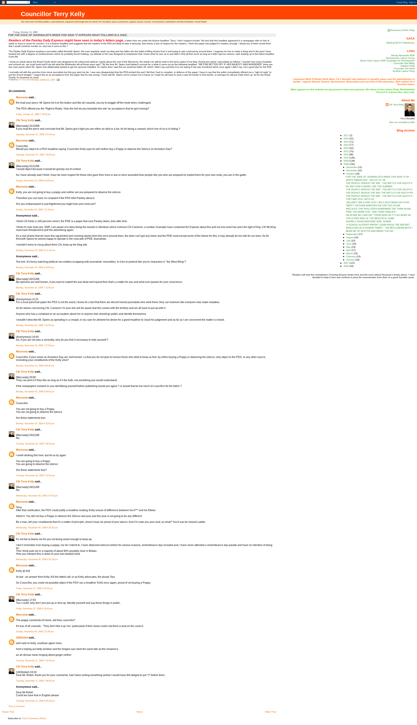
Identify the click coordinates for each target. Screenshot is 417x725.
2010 (346, 157)
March (349, 253)
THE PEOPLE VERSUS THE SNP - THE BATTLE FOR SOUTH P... (380, 183)
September (352, 234)
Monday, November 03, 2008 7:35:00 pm (35, 325)
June (349, 243)
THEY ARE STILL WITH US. (360, 199)
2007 (346, 263)
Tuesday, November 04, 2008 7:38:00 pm (35, 444)
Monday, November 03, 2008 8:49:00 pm (35, 392)
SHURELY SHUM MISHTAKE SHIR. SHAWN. (369, 221)
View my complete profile (402, 122)
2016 (346, 138)
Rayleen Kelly (408, 66)
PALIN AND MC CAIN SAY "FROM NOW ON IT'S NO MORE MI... (379, 215)
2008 (346, 164)
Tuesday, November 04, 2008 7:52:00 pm (35, 475)
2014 (346, 145)
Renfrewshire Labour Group (400, 58)
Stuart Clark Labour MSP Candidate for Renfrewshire (387, 60)
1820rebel (22, 637)
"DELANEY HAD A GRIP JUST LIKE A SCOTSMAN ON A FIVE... (378, 202)
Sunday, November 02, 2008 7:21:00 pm (35, 210)
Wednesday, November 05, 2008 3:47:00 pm (37, 496)
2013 (346, 148)
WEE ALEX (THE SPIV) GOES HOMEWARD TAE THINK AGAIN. (378, 208)
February (351, 256)
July (348, 240)
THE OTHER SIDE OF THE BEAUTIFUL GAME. (370, 218)
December (352, 167)
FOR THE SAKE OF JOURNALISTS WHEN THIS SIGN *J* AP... (378, 176)
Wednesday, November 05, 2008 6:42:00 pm (37, 559)
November (352, 170)
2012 (346, 151)
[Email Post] (58, 80)
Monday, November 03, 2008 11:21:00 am (35, 250)
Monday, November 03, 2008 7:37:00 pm (35, 345)
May (348, 247)
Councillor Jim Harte (404, 68)
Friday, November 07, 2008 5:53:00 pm (34, 588)
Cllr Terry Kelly (25, 120)
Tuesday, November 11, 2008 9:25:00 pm (35, 701)
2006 (346, 266)
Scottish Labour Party (404, 71)
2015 (346, 141)
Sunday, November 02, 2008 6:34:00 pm (35, 181)
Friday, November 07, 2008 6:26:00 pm (34, 609)
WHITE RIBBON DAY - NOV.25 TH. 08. (366, 180)
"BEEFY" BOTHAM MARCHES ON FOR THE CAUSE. (373, 205)
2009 (346, 161)
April (349, 250)
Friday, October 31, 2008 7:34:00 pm (33, 114)
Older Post (270, 711)
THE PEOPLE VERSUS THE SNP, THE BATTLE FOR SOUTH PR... (380, 192)
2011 (346, 154)
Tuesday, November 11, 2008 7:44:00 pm (35, 681)
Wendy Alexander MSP (403, 55)
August (350, 237)
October (350, 173)
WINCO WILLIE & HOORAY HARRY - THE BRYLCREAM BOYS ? (379, 227)
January (350, 259)
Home (140, 711)
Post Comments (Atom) (34, 718)
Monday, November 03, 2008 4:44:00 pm (35, 267)
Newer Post (8, 711)
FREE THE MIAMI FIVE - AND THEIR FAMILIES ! (371, 211)
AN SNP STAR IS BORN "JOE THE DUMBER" (369, 186)
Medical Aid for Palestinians (401, 42)
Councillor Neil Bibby (404, 63)
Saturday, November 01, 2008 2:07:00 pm (35, 134)
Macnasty (22, 97)
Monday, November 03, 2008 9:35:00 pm (35, 423)
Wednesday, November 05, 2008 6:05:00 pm (37, 528)
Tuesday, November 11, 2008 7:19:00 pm (35, 661)
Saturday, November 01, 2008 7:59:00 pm (35, 155)
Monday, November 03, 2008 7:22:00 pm (35, 288)
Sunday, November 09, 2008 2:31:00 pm (35, 632)
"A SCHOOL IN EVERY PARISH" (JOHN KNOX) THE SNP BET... (378, 224)
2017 (346, 135)
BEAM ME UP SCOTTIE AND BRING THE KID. (370, 231)
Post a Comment (17, 706)
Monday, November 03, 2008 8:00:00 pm (35, 366)
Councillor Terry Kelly (53, 13)
